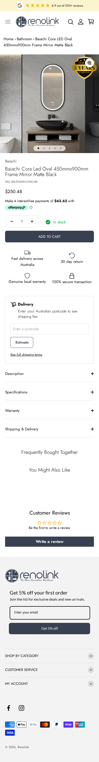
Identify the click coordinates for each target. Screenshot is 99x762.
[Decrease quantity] (11, 221)
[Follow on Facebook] (8, 708)
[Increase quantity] (32, 221)
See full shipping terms (26, 354)
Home (8, 39)
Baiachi (10, 161)
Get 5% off (49, 628)
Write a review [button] (49, 541)
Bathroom (24, 39)
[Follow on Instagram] (21, 708)
